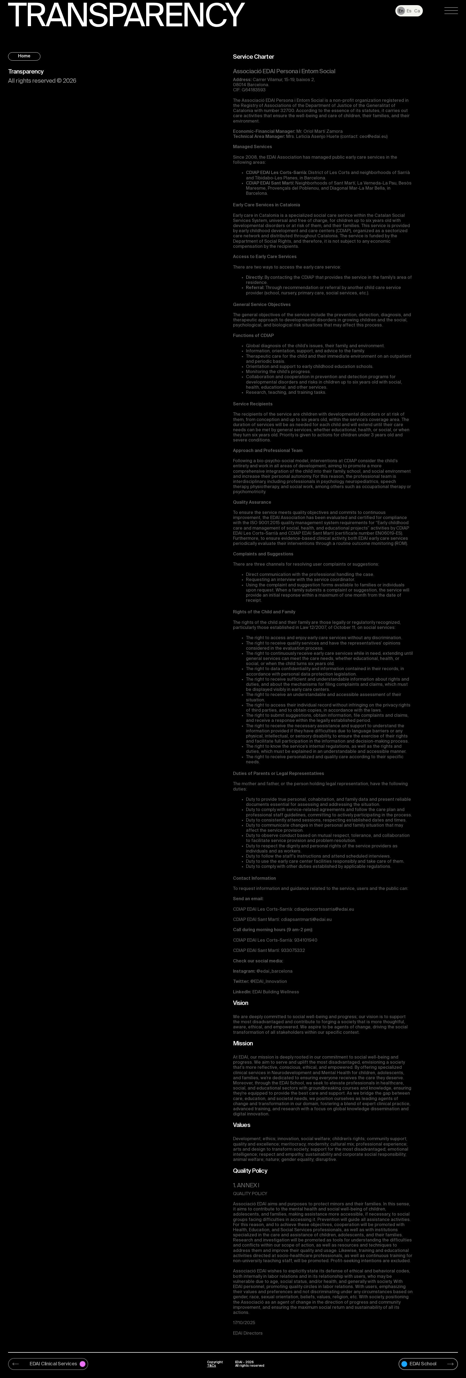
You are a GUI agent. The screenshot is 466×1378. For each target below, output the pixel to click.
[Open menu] (451, 11)
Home (24, 56)
